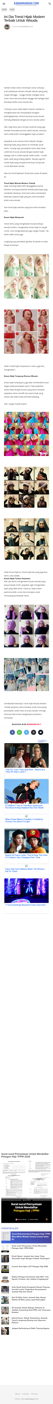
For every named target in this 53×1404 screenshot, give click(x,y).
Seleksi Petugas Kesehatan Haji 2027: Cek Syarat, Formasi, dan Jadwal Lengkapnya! (30, 1278)
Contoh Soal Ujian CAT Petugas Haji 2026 (30, 1266)
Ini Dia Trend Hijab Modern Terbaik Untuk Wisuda (24, 19)
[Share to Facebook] (12, 732)
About (17, 1394)
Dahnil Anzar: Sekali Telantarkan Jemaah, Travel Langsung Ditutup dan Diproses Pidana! (30, 1320)
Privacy (34, 1394)
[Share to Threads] (33, 732)
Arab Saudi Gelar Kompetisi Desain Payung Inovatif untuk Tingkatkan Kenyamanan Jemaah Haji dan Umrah (31, 1289)
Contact (25, 1394)
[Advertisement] (26, 57)
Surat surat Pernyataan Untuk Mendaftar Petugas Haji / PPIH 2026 (25, 1155)
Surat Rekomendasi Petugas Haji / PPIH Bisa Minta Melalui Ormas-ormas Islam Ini (31, 1236)
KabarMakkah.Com (26, 26)
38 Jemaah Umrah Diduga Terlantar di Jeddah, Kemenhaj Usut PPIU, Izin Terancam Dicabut (31, 1310)
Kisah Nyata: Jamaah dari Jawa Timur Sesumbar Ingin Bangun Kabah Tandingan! (31, 1257)
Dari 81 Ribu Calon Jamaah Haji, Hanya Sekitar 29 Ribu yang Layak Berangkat (29, 1298)
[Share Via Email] (40, 732)
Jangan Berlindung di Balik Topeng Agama (30, 1328)
